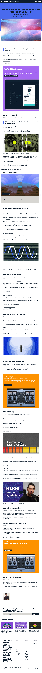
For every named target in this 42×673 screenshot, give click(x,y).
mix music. (30, 579)
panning (10, 213)
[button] (15, 1)
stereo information (33, 49)
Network (26, 647)
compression (7, 513)
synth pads (7, 468)
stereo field (8, 218)
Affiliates (17, 649)
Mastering (26, 642)
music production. (6, 61)
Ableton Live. (9, 284)
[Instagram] (38, 668)
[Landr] (5, 667)
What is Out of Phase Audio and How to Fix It (16, 262)
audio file (19, 280)
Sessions (26, 649)
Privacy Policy (5, 670)
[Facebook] (33, 668)
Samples (26, 645)
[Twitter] (35, 669)
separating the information (18, 117)
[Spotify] (28, 668)
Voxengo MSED (7, 308)
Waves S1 (6, 309)
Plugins (25, 651)
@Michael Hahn (6, 603)
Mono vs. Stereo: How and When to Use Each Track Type (17, 153)
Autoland (20, 600)
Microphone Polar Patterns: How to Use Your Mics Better (18, 356)
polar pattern (26, 320)
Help (16, 645)
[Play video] (21, 443)
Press (17, 651)
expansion (15, 517)
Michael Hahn (15, 16)
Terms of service (12, 670)
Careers (17, 647)
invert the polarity (32, 160)
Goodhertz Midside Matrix (9, 306)
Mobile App (26, 659)
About (17, 642)
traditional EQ (11, 537)
